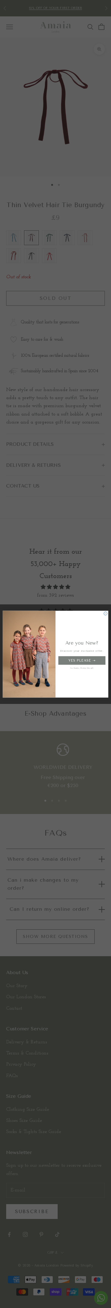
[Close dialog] (105, 613)
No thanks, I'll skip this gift (82, 668)
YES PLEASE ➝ (81, 660)
